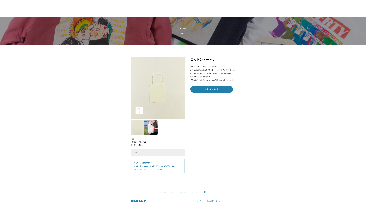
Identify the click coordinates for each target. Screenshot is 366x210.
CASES (171, 13)
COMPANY (184, 13)
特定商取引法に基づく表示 (214, 201)
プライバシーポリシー (198, 201)
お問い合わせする (211, 89)
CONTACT (198, 13)
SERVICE (159, 13)
